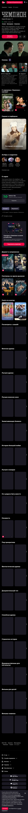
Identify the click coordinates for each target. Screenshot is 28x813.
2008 (5, 22)
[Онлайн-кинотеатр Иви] (4, 2)
